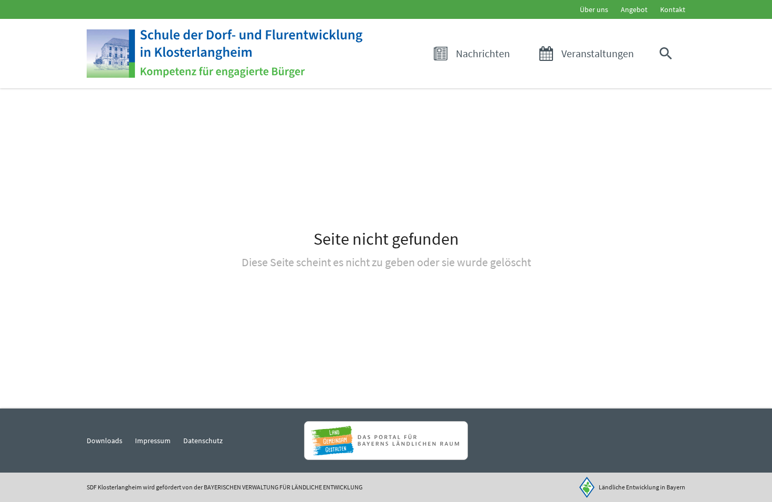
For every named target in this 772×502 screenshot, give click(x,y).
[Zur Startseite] (224, 53)
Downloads (104, 440)
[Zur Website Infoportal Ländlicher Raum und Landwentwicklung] (385, 440)
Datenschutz (203, 440)
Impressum (153, 440)
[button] (668, 53)
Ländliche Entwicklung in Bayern (642, 487)
